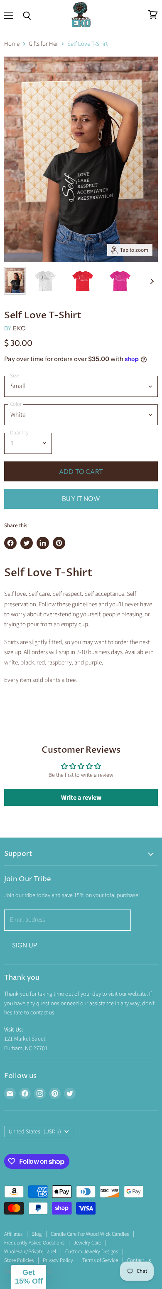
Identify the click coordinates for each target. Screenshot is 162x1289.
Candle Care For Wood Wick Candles (90, 1234)
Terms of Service (100, 1260)
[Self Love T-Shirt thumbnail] (15, 281)
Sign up (24, 945)
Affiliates (13, 1234)
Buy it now (81, 498)
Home (12, 43)
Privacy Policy (58, 1260)
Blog (37, 1234)
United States (35, 1132)
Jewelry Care (87, 1243)
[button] (28, 1277)
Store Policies (19, 1260)
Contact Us (139, 1260)
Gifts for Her (43, 43)
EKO (19, 328)
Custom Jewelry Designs (91, 1251)
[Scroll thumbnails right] (150, 281)
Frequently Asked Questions (34, 1243)
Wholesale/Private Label (30, 1251)
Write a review (81, 797)
